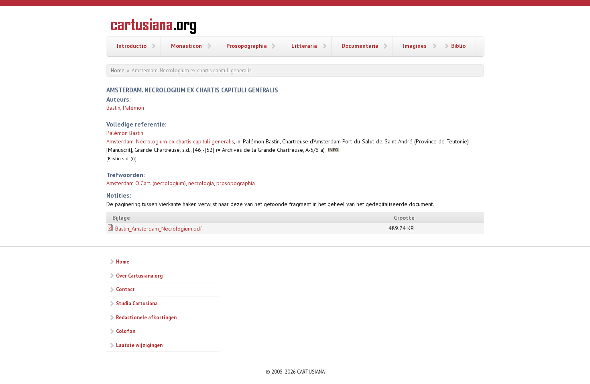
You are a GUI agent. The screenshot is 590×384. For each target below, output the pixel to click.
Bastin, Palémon (125, 107)
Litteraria (304, 45)
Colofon (125, 331)
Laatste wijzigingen (139, 345)
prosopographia (235, 183)
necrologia (201, 183)
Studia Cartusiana (137, 303)
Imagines (415, 45)
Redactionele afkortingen (146, 317)
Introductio (131, 45)
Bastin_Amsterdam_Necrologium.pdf (158, 228)
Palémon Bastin (124, 133)
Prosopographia (246, 45)
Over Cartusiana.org (139, 275)
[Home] (153, 27)
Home (117, 70)
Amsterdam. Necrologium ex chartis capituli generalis (170, 141)
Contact (125, 289)
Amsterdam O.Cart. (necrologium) (146, 183)
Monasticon (186, 45)
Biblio (458, 45)
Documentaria (360, 45)
